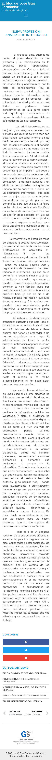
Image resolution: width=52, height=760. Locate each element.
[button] (26, 16)
